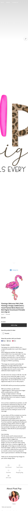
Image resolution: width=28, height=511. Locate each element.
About (8, 2)
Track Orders (19, 467)
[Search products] (26, 39)
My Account (8, 467)
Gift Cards (8, 477)
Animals (8, 314)
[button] (6, 333)
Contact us (15, 2)
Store (2, 314)
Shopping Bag (19, 472)
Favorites (8, 472)
